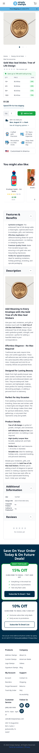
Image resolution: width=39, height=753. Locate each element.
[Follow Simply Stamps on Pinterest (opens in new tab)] (27, 705)
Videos (22, 663)
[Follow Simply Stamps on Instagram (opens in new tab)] (22, 711)
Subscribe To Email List (19, 624)
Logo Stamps (10, 663)
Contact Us (23, 678)
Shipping (23, 682)
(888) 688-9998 (10, 707)
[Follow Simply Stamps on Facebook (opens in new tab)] (22, 705)
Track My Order (10, 690)
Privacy (27, 747)
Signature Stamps (11, 667)
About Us (23, 655)
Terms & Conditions (16, 747)
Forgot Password (11, 686)
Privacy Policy (33, 638)
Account (8, 678)
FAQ (21, 690)
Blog (21, 667)
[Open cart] (35, 3)
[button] (19, 47)
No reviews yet (21, 69)
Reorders (8, 682)
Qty (6, 113)
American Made (25, 659)
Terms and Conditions (20, 638)
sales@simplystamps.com (14, 719)
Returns (22, 686)
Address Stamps (11, 655)
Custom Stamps (11, 659)
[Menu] (4, 3)
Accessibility (24, 694)
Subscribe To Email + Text (19, 594)
